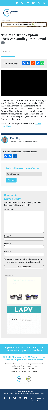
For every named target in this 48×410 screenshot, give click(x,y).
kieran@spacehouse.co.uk (24, 369)
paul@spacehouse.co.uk (34, 364)
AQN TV (6, 52)
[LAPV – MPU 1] (24, 319)
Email (7, 244)
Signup (11, 180)
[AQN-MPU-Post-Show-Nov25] (24, 290)
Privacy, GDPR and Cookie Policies (37, 400)
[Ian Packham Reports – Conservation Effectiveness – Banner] (24, 24)
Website (7, 251)
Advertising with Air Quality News (24, 371)
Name (7, 236)
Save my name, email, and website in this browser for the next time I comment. (25, 260)
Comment (9, 209)
